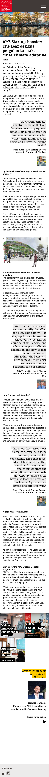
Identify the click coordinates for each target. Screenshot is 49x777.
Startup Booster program (18, 95)
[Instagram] (9, 774)
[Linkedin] (4, 774)
